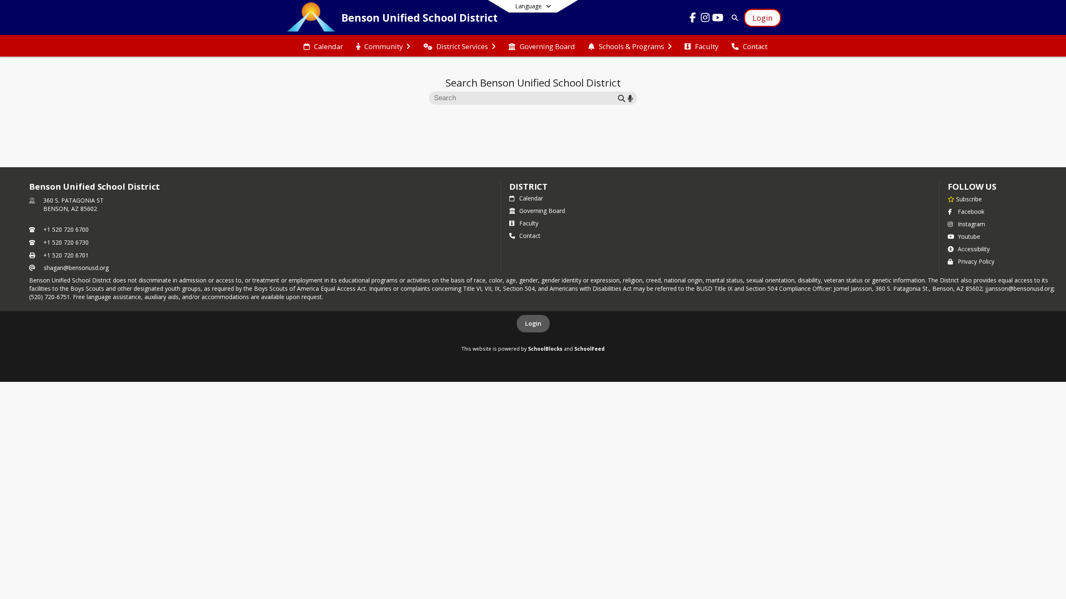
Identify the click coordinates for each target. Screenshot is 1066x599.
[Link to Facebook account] (693, 19)
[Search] (733, 18)
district (528, 186)
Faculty (528, 223)
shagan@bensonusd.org (76, 268)
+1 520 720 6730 (66, 242)
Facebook (971, 211)
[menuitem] (323, 46)
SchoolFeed (589, 348)
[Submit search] (621, 98)
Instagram (971, 224)
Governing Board (542, 211)
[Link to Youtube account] (718, 19)
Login (533, 323)
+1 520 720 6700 (66, 229)
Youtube (969, 236)
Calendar (531, 198)
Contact (529, 236)
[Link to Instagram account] (705, 19)
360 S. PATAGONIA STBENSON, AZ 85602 (73, 204)
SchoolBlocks (545, 348)
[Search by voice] (630, 98)
